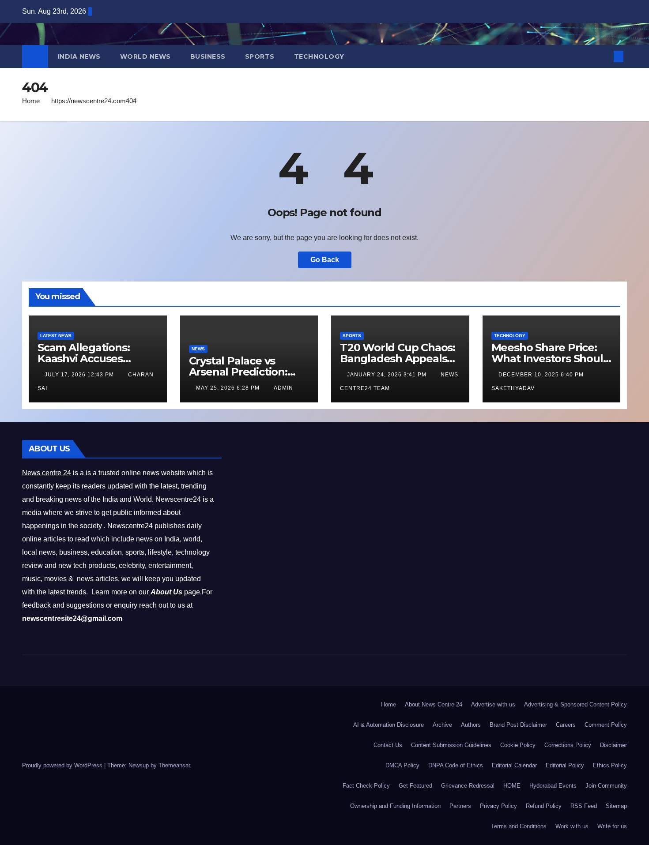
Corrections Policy (567, 745)
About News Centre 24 (433, 704)
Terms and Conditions (519, 826)
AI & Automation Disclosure (388, 724)
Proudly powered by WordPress (63, 765)
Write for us (612, 826)
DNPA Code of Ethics (455, 765)
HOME (512, 785)
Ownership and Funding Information (395, 806)
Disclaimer (613, 745)
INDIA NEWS (79, 56)
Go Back (324, 259)
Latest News (56, 335)
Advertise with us (493, 704)
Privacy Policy (498, 806)
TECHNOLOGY (319, 56)
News (198, 348)
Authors (471, 724)
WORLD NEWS (145, 56)
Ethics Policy (610, 765)
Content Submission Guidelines (451, 745)
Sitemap (616, 806)
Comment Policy (606, 724)
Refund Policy (544, 806)
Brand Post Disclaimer (518, 724)
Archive (442, 724)
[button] (604, 56)
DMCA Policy (402, 765)
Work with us (572, 826)
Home (31, 101)
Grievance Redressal (467, 785)
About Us (166, 592)
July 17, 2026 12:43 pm (80, 375)
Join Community (606, 785)
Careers (566, 724)
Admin (283, 388)
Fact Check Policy (366, 785)
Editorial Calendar (514, 765)
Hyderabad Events (553, 785)
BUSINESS (208, 56)
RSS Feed (583, 806)
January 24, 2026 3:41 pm (387, 375)
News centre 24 (46, 473)
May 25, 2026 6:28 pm (228, 388)
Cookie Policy (518, 745)
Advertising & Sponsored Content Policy (575, 704)
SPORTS (260, 56)
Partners (460, 806)
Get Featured (415, 785)
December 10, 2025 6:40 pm (541, 375)
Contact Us (388, 745)
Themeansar (174, 765)
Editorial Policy (565, 765)
